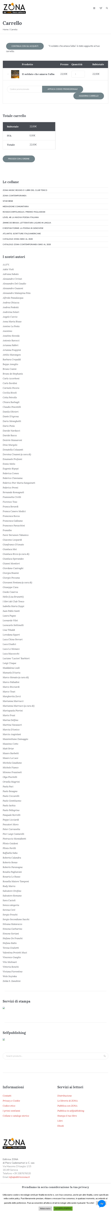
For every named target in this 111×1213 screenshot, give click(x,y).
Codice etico (9, 1105)
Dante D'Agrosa (11, 416)
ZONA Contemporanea (14, 195)
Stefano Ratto (10, 943)
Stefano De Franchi (13, 938)
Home (6, 29)
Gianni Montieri (11, 563)
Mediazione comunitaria (16, 206)
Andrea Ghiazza (11, 302)
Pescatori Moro (11, 824)
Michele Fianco (11, 767)
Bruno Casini (10, 369)
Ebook (60, 1125)
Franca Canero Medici (14, 511)
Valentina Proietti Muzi (15, 952)
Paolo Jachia (9, 805)
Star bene (8, 201)
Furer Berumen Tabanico (16, 535)
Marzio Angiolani (12, 734)
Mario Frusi (9, 715)
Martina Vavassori (12, 724)
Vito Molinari (10, 962)
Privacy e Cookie (11, 1100)
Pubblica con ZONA (67, 1105)
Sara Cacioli (9, 900)
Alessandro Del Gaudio (14, 283)
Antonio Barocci (11, 340)
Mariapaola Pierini (13, 710)
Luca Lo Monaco (11, 648)
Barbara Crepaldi (12, 359)
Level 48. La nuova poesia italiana (21, 217)
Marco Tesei (9, 691)
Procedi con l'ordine (19, 159)
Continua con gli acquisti (25, 46)
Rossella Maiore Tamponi (16, 881)
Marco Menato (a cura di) (16, 677)
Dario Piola (9, 425)
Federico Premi (10, 487)
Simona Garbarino (12, 928)
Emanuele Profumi (12, 459)
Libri (60, 1120)
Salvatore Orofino (12, 890)
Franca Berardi (10, 506)
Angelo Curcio (10, 316)
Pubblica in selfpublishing (70, 1110)
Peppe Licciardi (11, 819)
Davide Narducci (11, 430)
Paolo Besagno (10, 791)
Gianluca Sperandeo (13, 558)
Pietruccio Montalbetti (14, 838)
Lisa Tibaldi (9, 629)
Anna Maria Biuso (12, 321)
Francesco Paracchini (14, 525)
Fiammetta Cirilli (12, 497)
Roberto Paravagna (12, 867)
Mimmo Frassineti (12, 772)
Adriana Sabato (11, 274)
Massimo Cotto (10, 743)
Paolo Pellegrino (11, 810)
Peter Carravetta (11, 829)
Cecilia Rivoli (10, 392)
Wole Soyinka (10, 976)
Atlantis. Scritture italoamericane (22, 233)
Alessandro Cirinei (12, 278)
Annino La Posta (11, 326)
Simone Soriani (11, 933)
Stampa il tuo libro (67, 1115)
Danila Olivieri (11, 411)
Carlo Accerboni (11, 378)
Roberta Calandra (12, 857)
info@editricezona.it (19, 1177)
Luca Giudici (9, 644)
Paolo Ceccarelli (11, 796)
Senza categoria (11, 905)
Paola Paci (8, 786)
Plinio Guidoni (10, 843)
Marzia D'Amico (11, 729)
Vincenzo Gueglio (12, 957)
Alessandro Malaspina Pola (16, 293)
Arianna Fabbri (10, 345)
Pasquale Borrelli (11, 815)
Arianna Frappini (12, 350)
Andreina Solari (11, 312)
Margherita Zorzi (12, 696)
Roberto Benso (10, 862)
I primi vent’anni (11, 1110)
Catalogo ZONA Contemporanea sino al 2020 (27, 244)
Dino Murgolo (10, 444)
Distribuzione (64, 1095)
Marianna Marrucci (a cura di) (18, 705)
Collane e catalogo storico (16, 1115)
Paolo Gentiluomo (12, 800)
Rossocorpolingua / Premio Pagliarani (24, 212)
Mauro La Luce (10, 758)
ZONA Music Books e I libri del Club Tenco (25, 190)
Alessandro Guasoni (13, 288)
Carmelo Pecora (11, 387)
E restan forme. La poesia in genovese (23, 228)
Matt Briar (8, 748)
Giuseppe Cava (10, 587)
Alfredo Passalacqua (13, 297)
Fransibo (7, 530)
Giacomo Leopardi (12, 539)
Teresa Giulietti (11, 947)
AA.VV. (6, 264)
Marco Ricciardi (11, 686)
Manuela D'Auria (11, 672)
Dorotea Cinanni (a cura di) (17, 454)
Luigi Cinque (9, 663)
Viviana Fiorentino (12, 971)
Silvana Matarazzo (12, 924)
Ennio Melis (9, 463)
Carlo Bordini (10, 383)
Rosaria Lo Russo (11, 876)
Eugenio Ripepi (11, 468)
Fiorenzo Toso (10, 501)
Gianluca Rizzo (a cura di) (16, 554)
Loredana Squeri (11, 634)
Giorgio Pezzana (11, 577)
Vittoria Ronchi (11, 966)
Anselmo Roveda (11, 335)
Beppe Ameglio (10, 364)
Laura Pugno (9, 615)
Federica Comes (11, 473)
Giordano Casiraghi (13, 568)
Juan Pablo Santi (11, 610)
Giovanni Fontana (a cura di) (17, 582)
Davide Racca (10, 435)
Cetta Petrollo (10, 397)
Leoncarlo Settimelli (13, 625)
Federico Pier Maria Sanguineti (19, 482)
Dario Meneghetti (12, 421)
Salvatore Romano (12, 895)
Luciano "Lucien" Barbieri (16, 658)
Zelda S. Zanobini (12, 981)
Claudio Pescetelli (12, 406)
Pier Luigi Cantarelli (13, 833)
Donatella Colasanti (13, 449)
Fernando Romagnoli (13, 492)
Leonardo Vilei (10, 620)
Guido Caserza (10, 592)
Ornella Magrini (11, 781)
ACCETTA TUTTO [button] (63, 1208)
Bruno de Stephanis (13, 373)
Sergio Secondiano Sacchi (16, 919)
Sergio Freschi (10, 914)
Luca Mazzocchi (11, 653)
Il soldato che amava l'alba (38, 74)
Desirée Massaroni (12, 440)
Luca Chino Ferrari (13, 639)
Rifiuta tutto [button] (45, 1208)
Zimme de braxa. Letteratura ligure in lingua (27, 223)
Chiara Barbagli (11, 402)
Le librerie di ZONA (67, 1100)
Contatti (7, 1095)
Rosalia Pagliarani (12, 871)
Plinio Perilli (9, 848)
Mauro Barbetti (11, 753)
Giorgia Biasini (11, 573)
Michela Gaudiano (12, 762)
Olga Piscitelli (10, 777)
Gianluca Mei (10, 549)
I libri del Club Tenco (13, 601)
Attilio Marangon (12, 354)
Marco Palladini (11, 682)
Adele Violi (8, 269)
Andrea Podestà (11, 307)
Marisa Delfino (10, 720)
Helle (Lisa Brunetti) (13, 596)
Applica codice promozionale (63, 89)
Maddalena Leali (11, 667)
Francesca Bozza (11, 516)
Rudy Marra (9, 886)
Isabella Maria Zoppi (13, 606)
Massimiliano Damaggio (15, 739)
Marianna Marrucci (13, 701)
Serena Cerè (9, 909)
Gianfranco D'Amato (13, 544)
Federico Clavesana (12, 478)
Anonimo (7, 331)
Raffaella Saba (10, 852)
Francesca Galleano (13, 520)
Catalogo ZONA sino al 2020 (18, 239)
